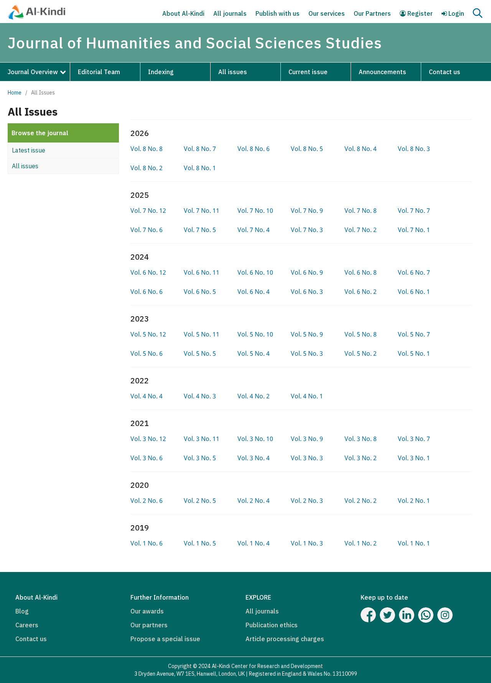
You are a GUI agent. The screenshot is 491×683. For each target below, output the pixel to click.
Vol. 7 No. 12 (148, 210)
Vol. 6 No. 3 (307, 291)
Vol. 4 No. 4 (146, 396)
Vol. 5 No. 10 (255, 334)
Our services (326, 13)
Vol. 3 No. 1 (414, 458)
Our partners (149, 625)
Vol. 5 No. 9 (307, 334)
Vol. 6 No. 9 (307, 272)
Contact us (444, 72)
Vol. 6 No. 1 (414, 291)
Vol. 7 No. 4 (253, 229)
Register (419, 13)
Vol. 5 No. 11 (201, 334)
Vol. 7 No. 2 (360, 229)
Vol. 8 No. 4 (360, 148)
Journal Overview (33, 72)
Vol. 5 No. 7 (414, 334)
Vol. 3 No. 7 (414, 438)
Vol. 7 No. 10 (255, 210)
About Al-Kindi (183, 13)
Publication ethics (272, 625)
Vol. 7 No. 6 (146, 229)
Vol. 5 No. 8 (360, 334)
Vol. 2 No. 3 (307, 500)
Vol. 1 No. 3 (307, 543)
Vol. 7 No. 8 (360, 210)
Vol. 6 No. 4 (253, 291)
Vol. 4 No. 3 (200, 396)
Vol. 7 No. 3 (307, 229)
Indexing (161, 72)
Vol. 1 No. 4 (253, 543)
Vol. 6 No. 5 (200, 291)
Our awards (147, 611)
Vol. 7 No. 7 (414, 210)
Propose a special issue (165, 639)
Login (455, 13)
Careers (26, 625)
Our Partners (372, 13)
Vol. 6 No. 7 (414, 272)
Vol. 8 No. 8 (146, 148)
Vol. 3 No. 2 (360, 458)
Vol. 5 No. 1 (414, 353)
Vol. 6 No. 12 (148, 272)
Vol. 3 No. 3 (307, 458)
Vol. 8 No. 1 (200, 168)
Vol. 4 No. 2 (253, 396)
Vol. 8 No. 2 (146, 168)
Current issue (308, 72)
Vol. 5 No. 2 (360, 353)
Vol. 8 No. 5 (307, 148)
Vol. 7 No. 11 (201, 210)
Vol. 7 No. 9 (307, 210)
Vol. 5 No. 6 (146, 353)
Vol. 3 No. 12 (148, 438)
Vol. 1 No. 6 (146, 543)
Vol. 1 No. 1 (414, 543)
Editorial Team (99, 72)
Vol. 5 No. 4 (253, 353)
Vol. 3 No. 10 (255, 438)
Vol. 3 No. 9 (307, 438)
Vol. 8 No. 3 (414, 148)
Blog (22, 611)
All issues (232, 72)
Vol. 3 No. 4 (253, 458)
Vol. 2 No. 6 (146, 500)
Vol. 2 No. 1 (414, 500)
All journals (230, 13)
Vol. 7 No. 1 (414, 229)
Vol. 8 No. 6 (253, 148)
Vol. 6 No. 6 (146, 291)
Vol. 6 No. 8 (360, 272)
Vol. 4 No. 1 (307, 396)
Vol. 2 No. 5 (200, 500)
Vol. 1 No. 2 (360, 543)
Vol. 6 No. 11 (201, 272)
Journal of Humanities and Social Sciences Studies (195, 43)
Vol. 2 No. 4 (253, 500)
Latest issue (28, 150)
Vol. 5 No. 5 (200, 353)
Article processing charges (285, 639)
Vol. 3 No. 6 (146, 458)
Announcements (382, 72)
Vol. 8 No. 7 (200, 148)
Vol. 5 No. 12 (148, 334)
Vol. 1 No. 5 (200, 543)
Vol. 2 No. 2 (360, 500)
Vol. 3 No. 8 (360, 438)
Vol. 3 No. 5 (200, 458)
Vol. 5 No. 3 (307, 353)
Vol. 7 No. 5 (200, 229)
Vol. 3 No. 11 (201, 438)
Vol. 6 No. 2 (360, 291)
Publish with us (277, 13)
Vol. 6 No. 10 (255, 272)
